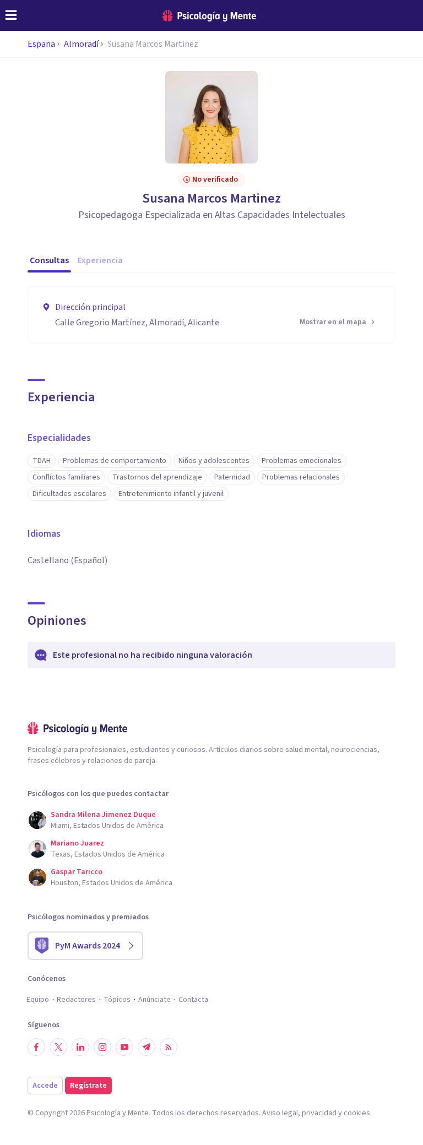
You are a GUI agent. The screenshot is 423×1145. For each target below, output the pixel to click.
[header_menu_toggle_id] (11, 15)
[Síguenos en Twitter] (58, 1047)
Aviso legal (280, 1113)
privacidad (319, 1113)
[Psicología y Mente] (209, 15)
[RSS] (168, 1047)
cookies (357, 1113)
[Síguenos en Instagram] (102, 1047)
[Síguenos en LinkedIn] (80, 1047)
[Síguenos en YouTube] (124, 1047)
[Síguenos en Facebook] (36, 1047)
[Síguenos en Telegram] (146, 1047)
